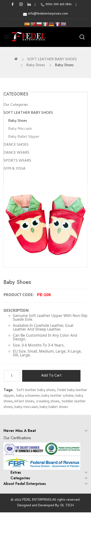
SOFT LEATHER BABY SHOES (52, 60)
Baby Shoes (35, 65)
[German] (52, 24)
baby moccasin (26, 407)
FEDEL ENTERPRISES (37, 500)
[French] (58, 24)
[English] (64, 24)
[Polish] (39, 24)
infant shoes (24, 402)
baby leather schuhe (58, 396)
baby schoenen (28, 396)
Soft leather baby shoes (36, 390)
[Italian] (45, 24)
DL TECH (67, 505)
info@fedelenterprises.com (48, 14)
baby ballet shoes (54, 407)
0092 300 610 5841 (59, 4)
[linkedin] (29, 4)
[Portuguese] (33, 24)
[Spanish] (27, 24)
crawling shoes (48, 402)
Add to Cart (51, 376)
